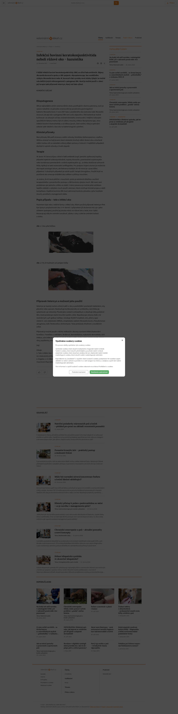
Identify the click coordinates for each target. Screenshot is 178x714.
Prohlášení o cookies (106, 366)
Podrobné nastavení (78, 372)
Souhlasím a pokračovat (99, 372)
